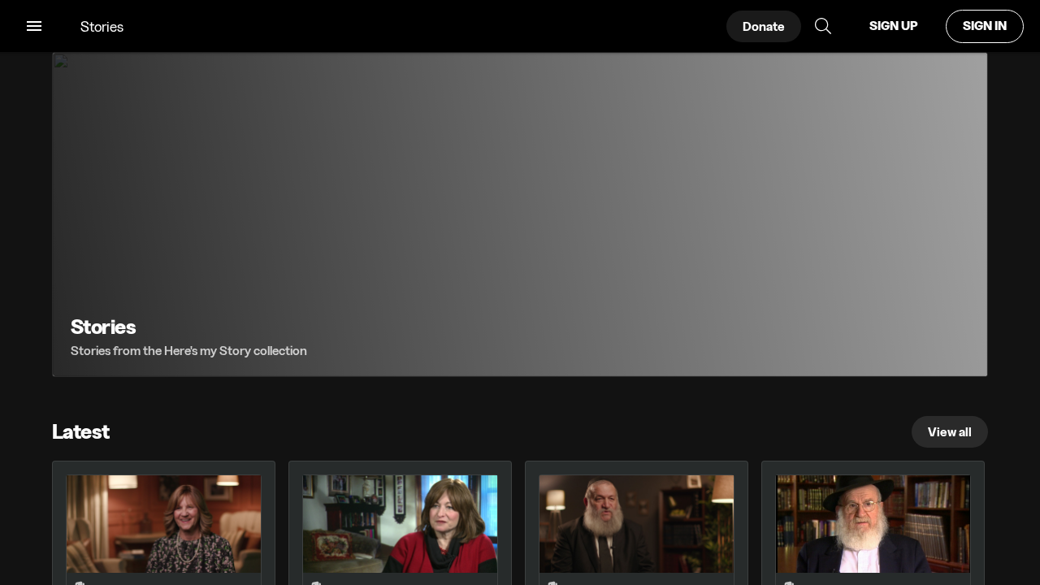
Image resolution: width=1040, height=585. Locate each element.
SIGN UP (893, 25)
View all (950, 432)
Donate (764, 26)
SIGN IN (985, 25)
